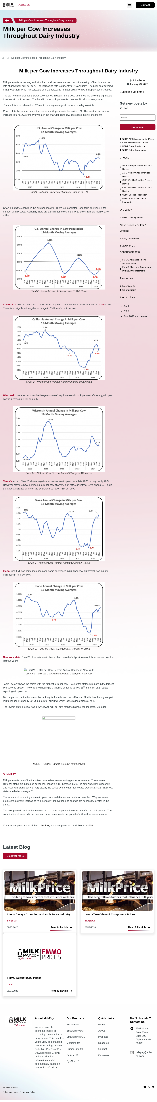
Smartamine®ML (76, 1037)
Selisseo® (72, 1055)
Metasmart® (73, 1043)
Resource (103, 1043)
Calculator (103, 1055)
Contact (102, 1049)
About (101, 1030)
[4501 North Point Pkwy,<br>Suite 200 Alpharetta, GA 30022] (132, 1029)
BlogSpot (7, 58)
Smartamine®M (75, 1030)
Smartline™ (73, 1024)
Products (103, 1037)
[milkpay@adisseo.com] (132, 1052)
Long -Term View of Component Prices (110, 914)
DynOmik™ (73, 1061)
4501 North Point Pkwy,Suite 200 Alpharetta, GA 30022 (143, 1036)
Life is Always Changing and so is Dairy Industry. (39, 914)
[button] (129, 5)
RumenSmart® (75, 1049)
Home (3, 58)
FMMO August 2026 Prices (24, 977)
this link (45, 825)
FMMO (10, 984)
